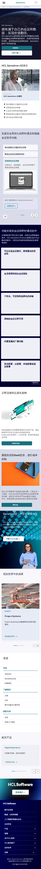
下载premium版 (12, 539)
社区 (6, 700)
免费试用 (10, 206)
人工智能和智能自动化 (13, 819)
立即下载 (15, 53)
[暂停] (5, 217)
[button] (15, 645)
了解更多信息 (15, 443)
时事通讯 (8, 683)
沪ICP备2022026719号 (20, 864)
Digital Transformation (15, 7)
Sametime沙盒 (10, 679)
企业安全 (8, 824)
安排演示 (15, 48)
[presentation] (32, 215)
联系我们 (19, 792)
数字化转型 (9, 810)
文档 (6, 696)
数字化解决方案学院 (12, 705)
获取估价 (15, 505)
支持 (6, 717)
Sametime (20, 2)
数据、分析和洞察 (11, 814)
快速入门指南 (10, 722)
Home (3, 7)
